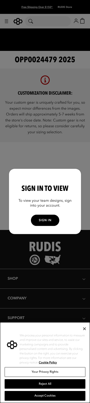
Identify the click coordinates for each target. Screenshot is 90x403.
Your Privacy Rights (45, 372)
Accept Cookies (45, 396)
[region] (45, 362)
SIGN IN (45, 220)
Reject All (45, 384)
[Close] (84, 329)
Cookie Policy (48, 362)
